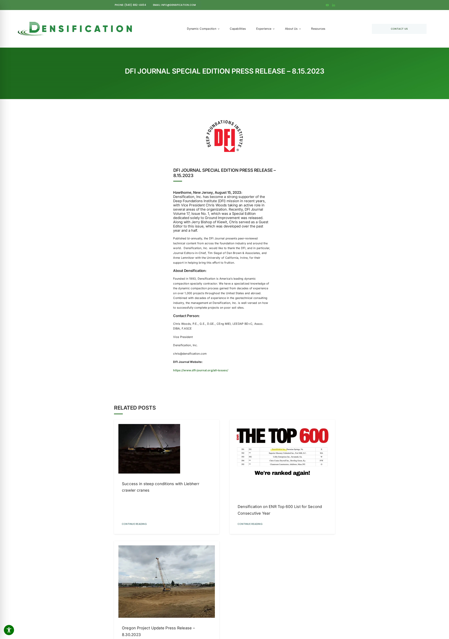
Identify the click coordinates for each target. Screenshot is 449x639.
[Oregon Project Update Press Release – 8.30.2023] (166, 547)
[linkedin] (333, 5)
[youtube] (327, 5)
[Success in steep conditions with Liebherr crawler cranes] (149, 426)
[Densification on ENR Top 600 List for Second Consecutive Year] (282, 426)
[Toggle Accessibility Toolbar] (9, 630)
